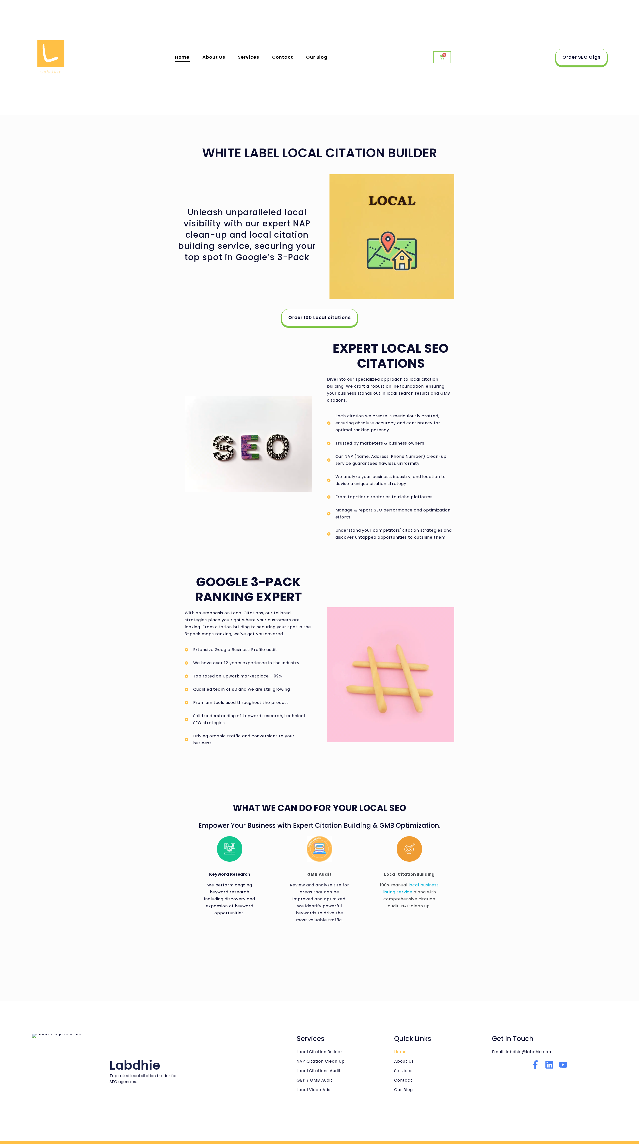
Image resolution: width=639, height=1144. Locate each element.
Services (248, 57)
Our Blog (316, 57)
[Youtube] (563, 1064)
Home (182, 57)
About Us (213, 57)
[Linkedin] (549, 1064)
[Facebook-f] (535, 1064)
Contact (282, 57)
